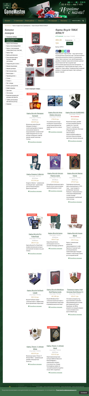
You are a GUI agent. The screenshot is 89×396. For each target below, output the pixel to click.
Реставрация (52, 21)
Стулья (8, 80)
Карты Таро (9, 52)
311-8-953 (65, 4)
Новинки (8, 104)
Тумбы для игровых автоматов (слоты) (12, 100)
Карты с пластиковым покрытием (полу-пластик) (14, 49)
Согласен (84, 392)
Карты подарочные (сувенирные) (11, 40)
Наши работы (29, 21)
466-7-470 (77, 4)
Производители (10, 76)
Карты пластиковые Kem (13, 46)
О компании (18, 21)
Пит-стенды (9, 83)
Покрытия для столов (12, 63)
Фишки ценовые (11, 68)
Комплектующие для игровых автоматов (12, 96)
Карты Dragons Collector (35, 174)
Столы (8, 78)
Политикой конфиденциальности (66, 390)
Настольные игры (11, 71)
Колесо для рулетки (12, 85)
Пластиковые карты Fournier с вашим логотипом (12, 59)
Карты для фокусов (12, 55)
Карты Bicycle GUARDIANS (75, 112)
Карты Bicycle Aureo (55, 233)
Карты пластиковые (12, 43)
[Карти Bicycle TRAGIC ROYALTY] (39, 43)
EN (78, 2)
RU (76, 2)
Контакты (64, 21)
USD (72, 2)
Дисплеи (9, 90)
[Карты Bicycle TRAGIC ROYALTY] (39, 62)
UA (74, 2)
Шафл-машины (10, 88)
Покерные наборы (11, 36)
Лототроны (9, 93)
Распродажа (39, 386)
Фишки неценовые (11, 66)
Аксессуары (9, 73)
